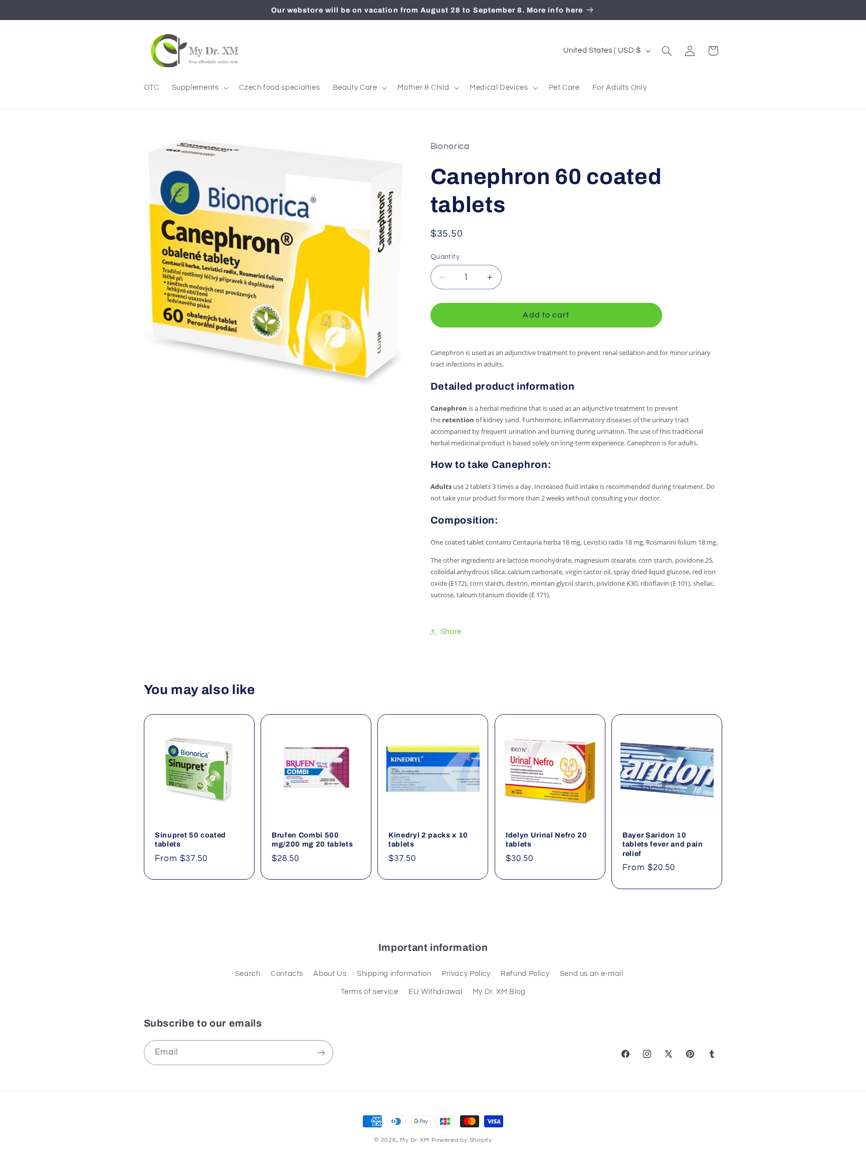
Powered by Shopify (461, 1140)
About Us (329, 973)
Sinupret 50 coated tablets (190, 839)
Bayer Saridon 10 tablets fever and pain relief (662, 844)
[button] (199, 88)
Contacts (287, 973)
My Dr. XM (415, 1140)
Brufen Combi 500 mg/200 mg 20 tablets (312, 839)
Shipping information (394, 973)
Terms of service (369, 991)
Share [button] (451, 631)
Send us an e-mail (591, 973)
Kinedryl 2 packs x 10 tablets (428, 839)
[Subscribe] (320, 1052)
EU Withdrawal (435, 991)
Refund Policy (525, 973)
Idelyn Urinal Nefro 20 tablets (546, 839)
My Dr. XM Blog (499, 991)
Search (248, 973)
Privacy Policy (466, 973)
